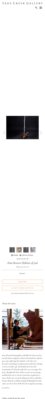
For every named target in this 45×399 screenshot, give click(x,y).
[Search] (36, 8)
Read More (6, 388)
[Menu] (40, 8)
